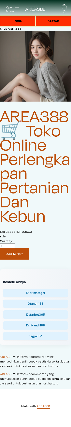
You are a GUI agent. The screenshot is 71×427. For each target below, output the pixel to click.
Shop (3, 28)
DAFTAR (53, 21)
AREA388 (35, 9)
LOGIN (17, 21)
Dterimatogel (35, 293)
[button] (14, 254)
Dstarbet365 (35, 314)
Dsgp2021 (35, 336)
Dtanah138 (35, 303)
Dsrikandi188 (35, 325)
